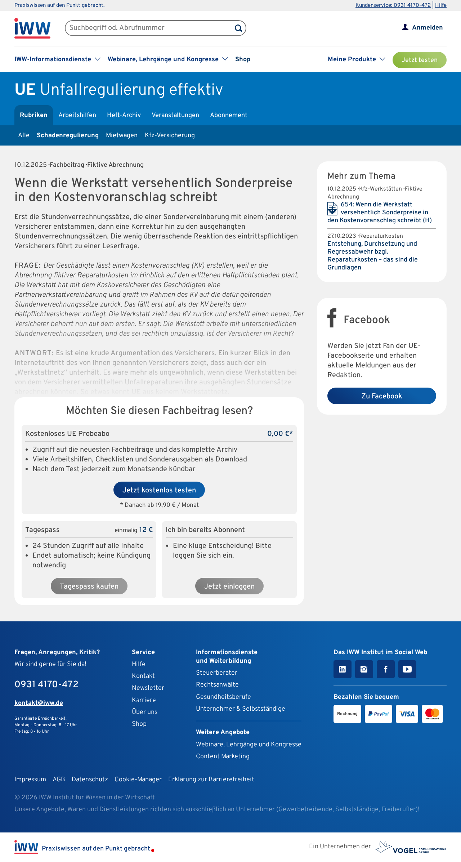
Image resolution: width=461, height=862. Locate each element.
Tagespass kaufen (89, 586)
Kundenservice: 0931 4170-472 (393, 5)
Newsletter (148, 688)
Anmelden (427, 28)
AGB (59, 780)
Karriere (144, 700)
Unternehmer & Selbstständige (240, 709)
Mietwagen (122, 135)
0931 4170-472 (46, 685)
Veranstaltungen (175, 115)
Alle (24, 135)
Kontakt (143, 676)
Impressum (30, 780)
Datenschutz (90, 780)
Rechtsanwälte (217, 685)
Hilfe (441, 5)
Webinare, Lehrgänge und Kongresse (248, 745)
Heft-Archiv (124, 115)
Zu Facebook (381, 396)
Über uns (144, 712)
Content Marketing (223, 756)
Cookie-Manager (138, 780)
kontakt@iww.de (38, 703)
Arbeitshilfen (77, 115)
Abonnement (228, 115)
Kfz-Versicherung (170, 135)
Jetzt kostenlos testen (159, 490)
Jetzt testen (420, 60)
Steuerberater (216, 673)
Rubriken (34, 115)
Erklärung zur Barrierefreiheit (211, 780)
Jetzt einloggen (229, 586)
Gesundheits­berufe (223, 697)
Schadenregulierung (68, 135)
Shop (242, 59)
